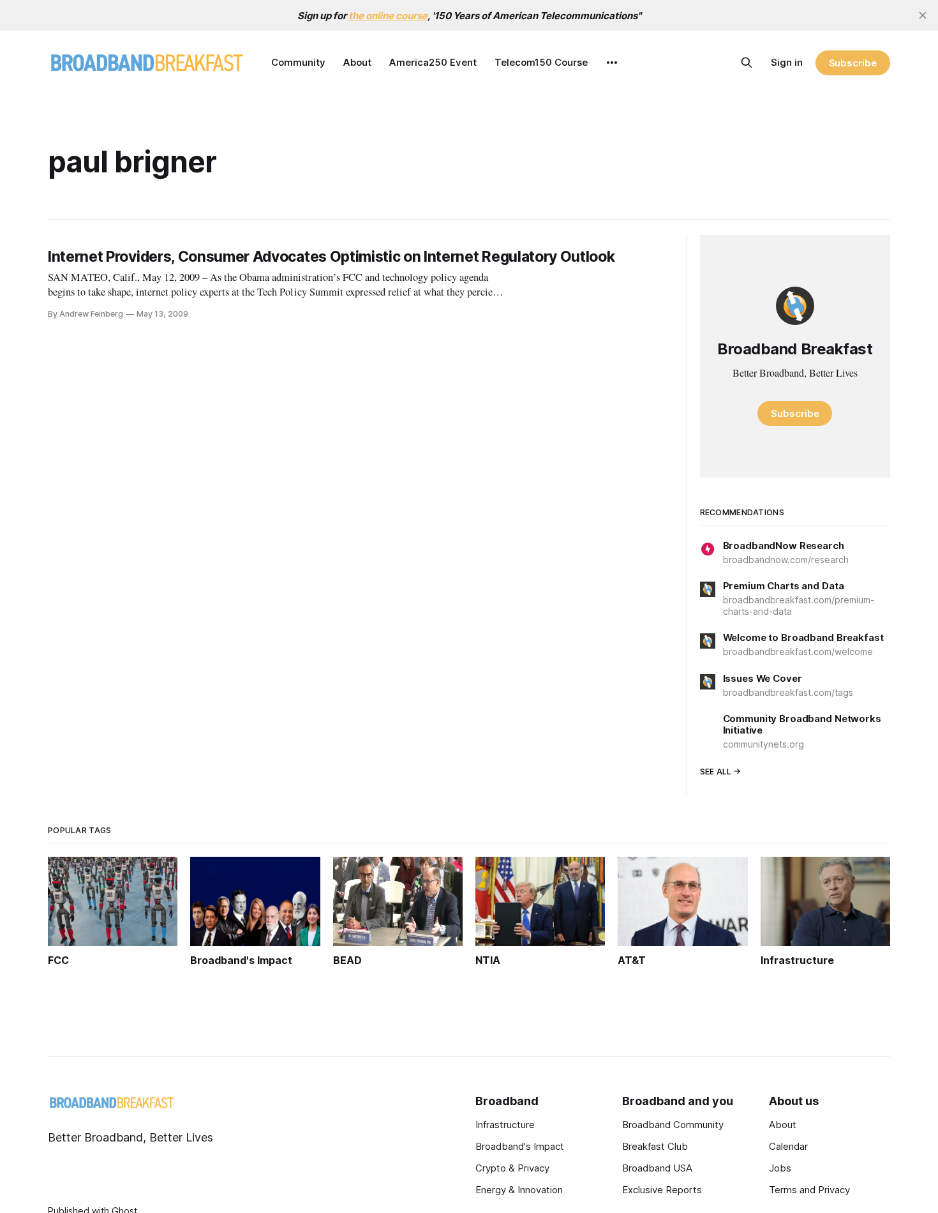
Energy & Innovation (519, 1190)
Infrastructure (505, 1125)
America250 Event (433, 62)
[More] (612, 62)
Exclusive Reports (662, 1190)
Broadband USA (657, 1168)
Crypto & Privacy (512, 1168)
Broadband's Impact (519, 1146)
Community (298, 62)
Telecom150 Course (541, 62)
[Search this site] (746, 62)
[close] (922, 15)
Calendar (788, 1146)
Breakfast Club (655, 1146)
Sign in (787, 62)
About (357, 62)
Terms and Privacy (809, 1190)
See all (716, 771)
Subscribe (853, 63)
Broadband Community (673, 1125)
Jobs (780, 1168)
